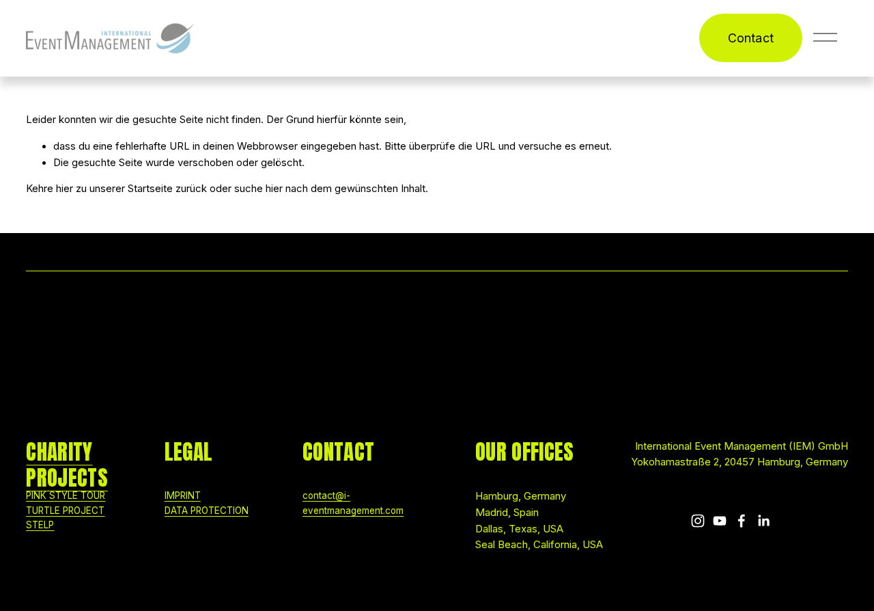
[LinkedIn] (763, 521)
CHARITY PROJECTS (66, 465)
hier (64, 188)
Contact (751, 38)
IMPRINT (183, 495)
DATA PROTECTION (207, 510)
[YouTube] (720, 521)
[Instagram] (698, 521)
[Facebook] (741, 521)
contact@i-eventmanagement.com (353, 502)
